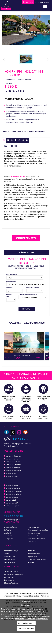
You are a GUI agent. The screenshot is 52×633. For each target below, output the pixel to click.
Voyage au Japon (12, 485)
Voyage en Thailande (13, 456)
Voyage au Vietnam (13, 462)
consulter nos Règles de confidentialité (31, 618)
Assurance (24, 593)
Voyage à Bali (11, 500)
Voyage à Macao (12, 497)
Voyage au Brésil (12, 476)
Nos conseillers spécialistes (13, 574)
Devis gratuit (28, 2)
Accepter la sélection (26, 623)
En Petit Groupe (9, 536)
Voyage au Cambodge (13, 464)
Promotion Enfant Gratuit (36, 539)
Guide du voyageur (21, 596)
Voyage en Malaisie (13, 488)
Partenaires (35, 596)
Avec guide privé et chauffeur (38, 530)
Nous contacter (9, 580)
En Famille (7, 530)
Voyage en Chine (12, 459)
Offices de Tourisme (11, 583)
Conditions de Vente (10, 593)
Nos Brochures (9, 577)
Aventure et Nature (10, 527)
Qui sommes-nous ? (11, 571)
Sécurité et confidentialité (38, 593)
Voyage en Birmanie (13, 467)
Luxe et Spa (32, 541)
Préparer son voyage (11, 550)
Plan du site (45, 596)
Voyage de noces (34, 533)
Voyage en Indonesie (13, 470)
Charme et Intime (34, 536)
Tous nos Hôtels (9, 559)
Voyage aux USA (12, 503)
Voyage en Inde (11, 473)
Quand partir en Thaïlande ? (37, 559)
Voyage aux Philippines (14, 491)
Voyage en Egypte (12, 506)
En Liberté (7, 533)
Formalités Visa (9, 556)
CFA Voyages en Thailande (21, 443)
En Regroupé (8, 539)
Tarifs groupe (8, 596)
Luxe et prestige (33, 527)
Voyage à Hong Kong (13, 494)
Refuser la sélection (26, 628)
